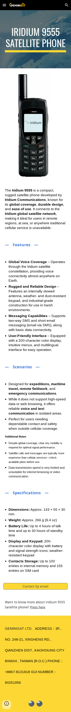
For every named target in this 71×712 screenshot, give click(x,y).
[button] (4, 5)
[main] (35, 39)
